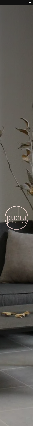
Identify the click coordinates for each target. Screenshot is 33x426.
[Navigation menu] (30, 2)
